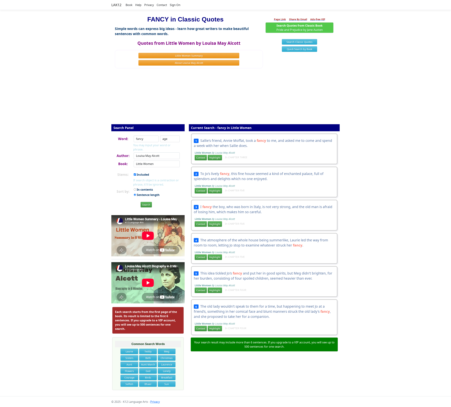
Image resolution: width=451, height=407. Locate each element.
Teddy (148, 351)
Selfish (129, 384)
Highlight (214, 157)
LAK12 (116, 4)
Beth (148, 358)
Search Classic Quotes (299, 42)
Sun (166, 384)
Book (129, 5)
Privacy (149, 5)
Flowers (129, 371)
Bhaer (148, 384)
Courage (129, 377)
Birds (148, 377)
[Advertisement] (225, 98)
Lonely (167, 371)
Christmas (167, 358)
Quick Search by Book (299, 49)
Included (142, 175)
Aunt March (148, 364)
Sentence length (148, 195)
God (148, 371)
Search (146, 204)
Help (138, 5)
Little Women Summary (189, 55)
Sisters (129, 358)
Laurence (166, 364)
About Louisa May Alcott (189, 62)
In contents (144, 190)
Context (200, 157)
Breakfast (166, 377)
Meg (166, 351)
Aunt (129, 364)
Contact (162, 5)
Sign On (175, 5)
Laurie (129, 351)
